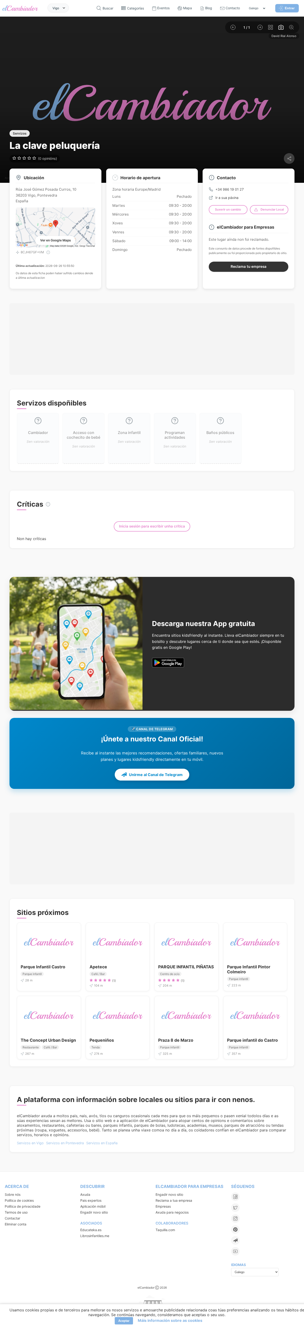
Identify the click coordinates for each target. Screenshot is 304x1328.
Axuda (85, 1194)
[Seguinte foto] (260, 27)
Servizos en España (102, 1143)
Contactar (12, 1218)
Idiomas (238, 1265)
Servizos (19, 133)
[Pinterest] (235, 1229)
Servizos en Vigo (30, 1143)
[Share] (289, 158)
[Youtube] (235, 1251)
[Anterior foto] (233, 27)
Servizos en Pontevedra (65, 1143)
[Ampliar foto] (291, 27)
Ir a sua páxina (226, 198)
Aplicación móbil (92, 1206)
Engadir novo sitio (94, 1212)
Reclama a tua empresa (174, 1200)
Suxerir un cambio (228, 209)
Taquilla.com (165, 1230)
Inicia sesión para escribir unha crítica (152, 526)
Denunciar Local (272, 209)
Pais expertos (90, 1200)
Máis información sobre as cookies (170, 1320)
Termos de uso (16, 1212)
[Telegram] (235, 1240)
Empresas (163, 1206)
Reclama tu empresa (248, 266)
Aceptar (123, 1321)
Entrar (289, 8)
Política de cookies (19, 1200)
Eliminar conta (15, 1224)
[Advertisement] (152, 339)
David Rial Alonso (283, 36)
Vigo (55, 8)
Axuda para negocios (172, 1212)
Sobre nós (12, 1194)
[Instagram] (235, 1218)
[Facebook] (235, 1196)
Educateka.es (90, 1230)
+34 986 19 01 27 (229, 189)
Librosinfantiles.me (94, 1236)
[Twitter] (235, 1207)
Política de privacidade (22, 1206)
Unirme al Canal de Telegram (156, 774)
